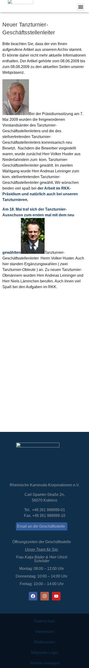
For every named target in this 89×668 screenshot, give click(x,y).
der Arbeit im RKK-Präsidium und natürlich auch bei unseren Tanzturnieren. (40, 194)
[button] (80, 7)
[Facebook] (33, 596)
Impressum (44, 632)
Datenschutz (44, 621)
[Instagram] (44, 596)
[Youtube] (56, 596)
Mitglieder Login (44, 653)
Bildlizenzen (44, 642)
